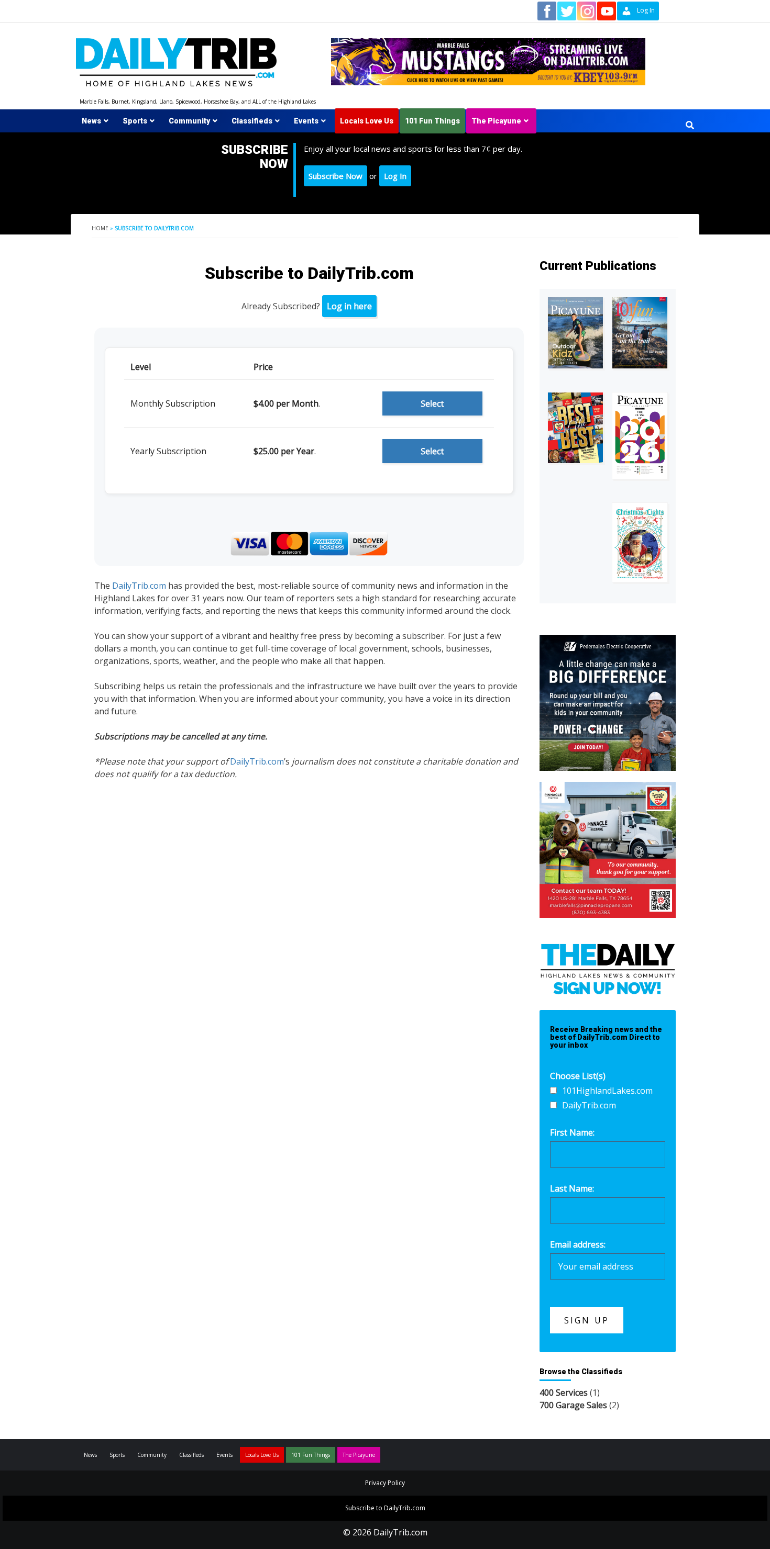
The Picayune (496, 121)
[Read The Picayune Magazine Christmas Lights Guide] (640, 542)
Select (432, 403)
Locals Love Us (366, 121)
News (91, 121)
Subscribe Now (335, 176)
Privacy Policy (385, 1482)
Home (100, 228)
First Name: (572, 1132)
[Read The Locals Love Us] (575, 428)
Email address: (578, 1244)
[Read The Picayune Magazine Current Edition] (575, 333)
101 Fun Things (432, 121)
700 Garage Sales (573, 1405)
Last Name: (572, 1188)
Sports (135, 121)
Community (189, 121)
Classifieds (252, 121)
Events (306, 121)
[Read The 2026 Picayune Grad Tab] (640, 435)
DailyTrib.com (139, 585)
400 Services (564, 1392)
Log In (395, 176)
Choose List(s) (578, 1076)
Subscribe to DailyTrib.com (385, 1507)
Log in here (349, 306)
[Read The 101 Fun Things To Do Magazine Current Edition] (640, 333)
